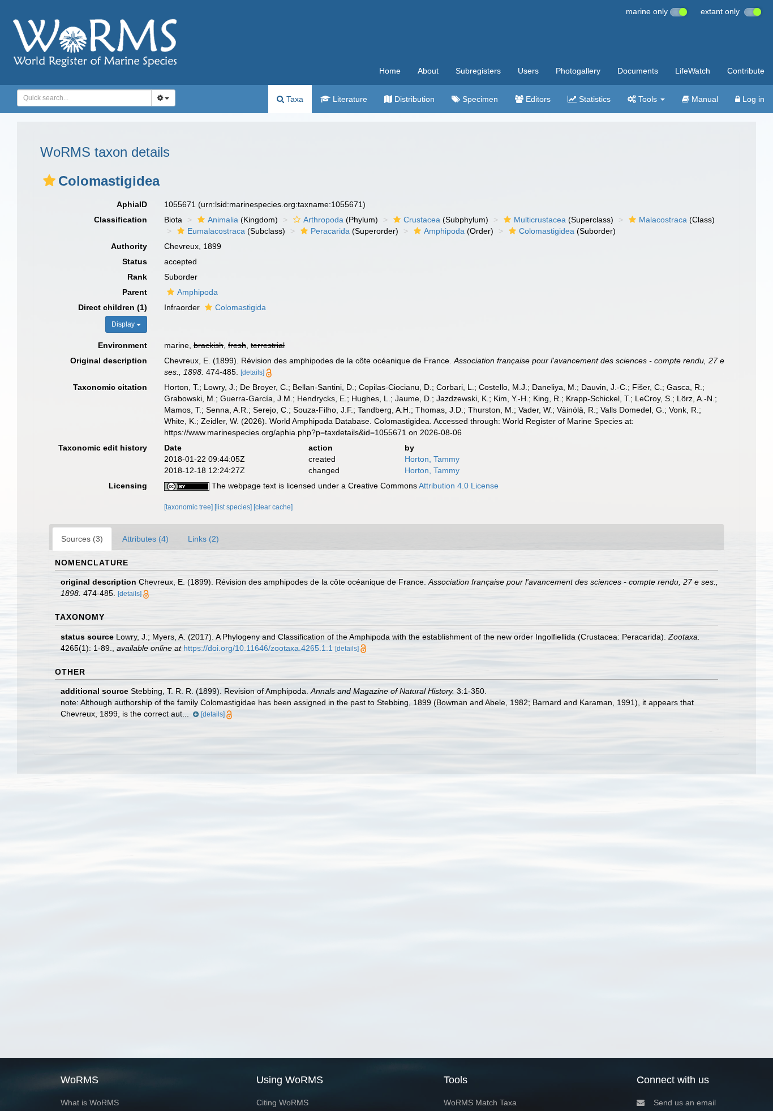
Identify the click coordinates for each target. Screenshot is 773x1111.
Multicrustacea (540, 219)
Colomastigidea (546, 230)
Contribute (746, 70)
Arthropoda (323, 219)
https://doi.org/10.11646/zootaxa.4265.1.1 (258, 648)
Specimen (479, 99)
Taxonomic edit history (102, 447)
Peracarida (330, 230)
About (428, 70)
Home (390, 70)
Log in (752, 99)
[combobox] (84, 97)
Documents (637, 70)
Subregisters (478, 70)
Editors (537, 99)
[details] (252, 372)
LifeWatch (692, 70)
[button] (49, 180)
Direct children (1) (112, 307)
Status (134, 261)
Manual (703, 99)
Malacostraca (663, 219)
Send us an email (685, 1102)
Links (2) (203, 538)
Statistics (594, 99)
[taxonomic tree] (189, 507)
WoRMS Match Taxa (480, 1102)
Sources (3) (82, 538)
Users (528, 70)
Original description (108, 360)
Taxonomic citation (110, 387)
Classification (120, 219)
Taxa (293, 99)
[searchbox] (81, 98)
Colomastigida (240, 307)
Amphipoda (444, 230)
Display (123, 324)
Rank (137, 276)
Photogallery (578, 70)
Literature (348, 99)
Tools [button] (647, 99)
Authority (129, 246)
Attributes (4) (145, 538)
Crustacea (421, 219)
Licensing (128, 485)
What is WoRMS (90, 1102)
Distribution (413, 99)
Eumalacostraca (216, 230)
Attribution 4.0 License (459, 485)
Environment (122, 345)
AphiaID (132, 204)
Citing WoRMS (282, 1102)
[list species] (234, 507)
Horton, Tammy (432, 459)
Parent (134, 292)
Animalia (223, 219)
